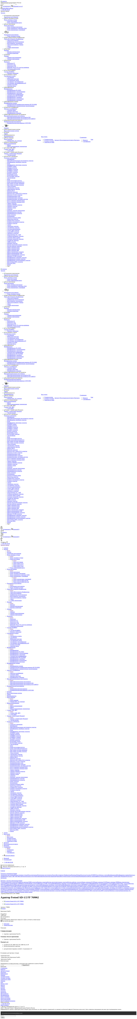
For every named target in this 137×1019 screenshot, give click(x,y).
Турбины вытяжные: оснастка (11, 892)
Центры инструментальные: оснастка (57, 882)
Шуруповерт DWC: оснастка (121, 883)
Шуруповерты (4, 993)
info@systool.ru (6, 868)
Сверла (47, 890)
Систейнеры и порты (16, 636)
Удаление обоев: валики (25, 892)
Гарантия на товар (6, 979)
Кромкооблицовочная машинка (18, 688)
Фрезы (5, 885)
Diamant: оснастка (96, 885)
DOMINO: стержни (117, 885)
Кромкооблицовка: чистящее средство (109, 888)
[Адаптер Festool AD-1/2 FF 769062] (14, 901)
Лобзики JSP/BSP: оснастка (37, 889)
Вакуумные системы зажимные (88, 886)
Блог (2, 982)
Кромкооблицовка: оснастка (91, 888)
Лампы (77, 876)
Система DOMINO (15, 630)
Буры (61, 885)
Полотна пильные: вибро (121, 889)
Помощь (3, 975)
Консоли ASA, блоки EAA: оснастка (46, 888)
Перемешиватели (83, 876)
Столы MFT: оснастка (103, 890)
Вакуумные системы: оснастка (105, 886)
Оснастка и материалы (16, 724)
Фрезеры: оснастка (42, 882)
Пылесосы (13, 619)
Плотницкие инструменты (17, 586)
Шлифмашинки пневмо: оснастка (81, 883)
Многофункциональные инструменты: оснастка (27, 885)
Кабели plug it (21, 888)
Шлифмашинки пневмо (16, 666)
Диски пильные (118, 886)
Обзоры (3, 986)
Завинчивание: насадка (11, 888)
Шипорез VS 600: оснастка (45, 883)
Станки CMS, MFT (15, 713)
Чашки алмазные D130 (88, 882)
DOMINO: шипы (86, 885)
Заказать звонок (5, 545)
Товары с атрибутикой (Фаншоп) (19, 718)
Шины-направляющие (16, 706)
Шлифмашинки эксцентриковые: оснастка (101, 883)
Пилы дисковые (5, 996)
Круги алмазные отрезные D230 (12, 889)
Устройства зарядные (22, 882)
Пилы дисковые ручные (16, 557)
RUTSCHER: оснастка (32, 886)
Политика (3, 972)
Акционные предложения (8, 875)
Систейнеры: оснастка (66, 890)
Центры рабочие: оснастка (74, 882)
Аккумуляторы (42, 886)
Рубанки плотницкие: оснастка (26, 890)
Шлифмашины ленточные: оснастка (72, 885)
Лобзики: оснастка (50, 889)
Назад (8, 550)
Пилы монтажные (15, 572)
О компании (10, 849)
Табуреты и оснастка (114, 890)
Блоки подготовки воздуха (56, 886)
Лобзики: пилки (59, 889)
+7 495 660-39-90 (5, 9)
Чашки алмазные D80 (112, 882)
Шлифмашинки (14, 650)
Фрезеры (12, 604)
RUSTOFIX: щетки (20, 886)
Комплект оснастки (30, 888)
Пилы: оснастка (102, 889)
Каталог (9, 552)
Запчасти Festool (5, 971)
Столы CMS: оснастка (91, 890)
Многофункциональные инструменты (20, 681)
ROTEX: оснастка (10, 886)
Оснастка (3, 991)
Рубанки (58, 876)
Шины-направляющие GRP (12, 883)
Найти (2, 1017)
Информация (4, 973)
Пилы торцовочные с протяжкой (22, 579)
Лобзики (12, 612)
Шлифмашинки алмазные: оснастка (62, 883)
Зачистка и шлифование (16, 673)
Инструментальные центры (67, 876)
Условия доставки (5, 978)
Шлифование (10, 885)
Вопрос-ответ (4, 983)
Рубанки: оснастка (40, 890)
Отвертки (66, 889)
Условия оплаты (5, 976)
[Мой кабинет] (1, 527)
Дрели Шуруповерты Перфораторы (19, 592)
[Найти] (16, 4)
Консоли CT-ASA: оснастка (63, 888)
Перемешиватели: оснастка (90, 889)
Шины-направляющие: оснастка (29, 883)
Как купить (10, 837)
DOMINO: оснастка (106, 885)
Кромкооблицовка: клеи (77, 888)
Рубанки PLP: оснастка (11, 890)
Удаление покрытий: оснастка (9, 882)
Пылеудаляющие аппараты (8, 1001)
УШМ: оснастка (32, 882)
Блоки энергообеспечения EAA (71, 886)
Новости (3, 969)
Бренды (3, 985)
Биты (47, 886)
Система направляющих (78, 890)
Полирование (110, 889)
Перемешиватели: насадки (76, 889)
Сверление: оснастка (54, 890)
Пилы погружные (18, 562)
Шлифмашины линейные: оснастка (50, 885)
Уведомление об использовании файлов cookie (12, 1013)
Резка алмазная (14, 700)
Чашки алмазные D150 (100, 882)
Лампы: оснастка (25, 889)
